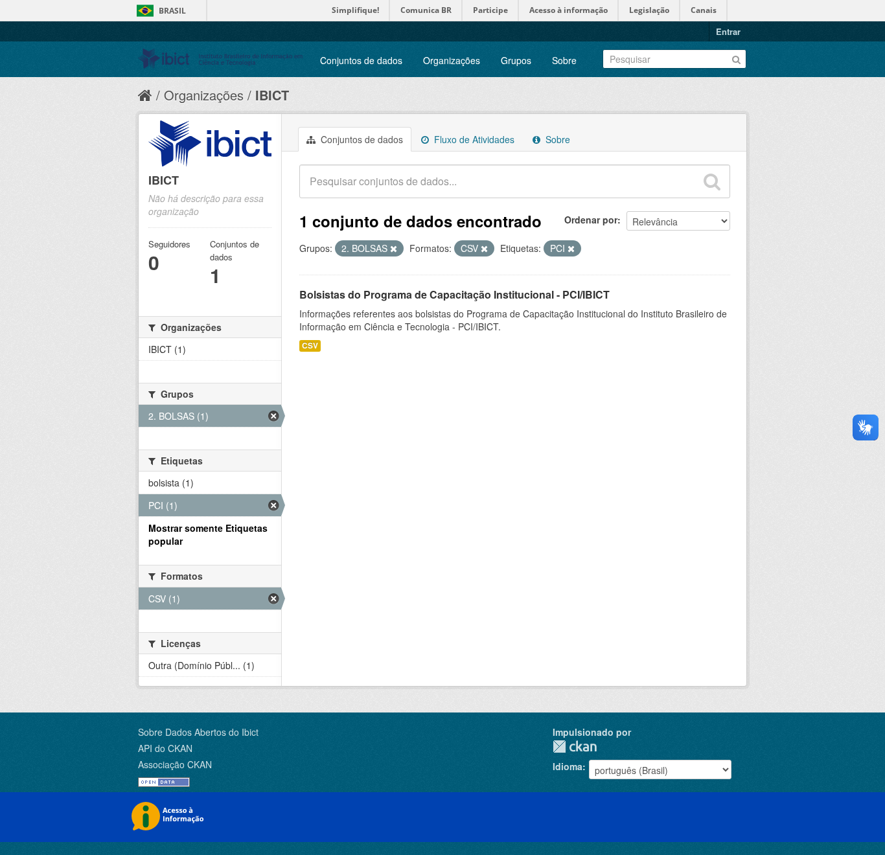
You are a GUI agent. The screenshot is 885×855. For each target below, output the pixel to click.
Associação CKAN (175, 764)
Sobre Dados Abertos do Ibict (198, 731)
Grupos (516, 60)
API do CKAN (165, 748)
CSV (310, 345)
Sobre (564, 60)
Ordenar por (590, 219)
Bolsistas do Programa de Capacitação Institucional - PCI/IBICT (454, 294)
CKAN (575, 746)
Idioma (567, 766)
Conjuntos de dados (361, 60)
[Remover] (393, 249)
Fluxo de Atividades (472, 139)
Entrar (728, 31)
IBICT (272, 95)
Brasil (172, 10)
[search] (712, 181)
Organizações (451, 60)
